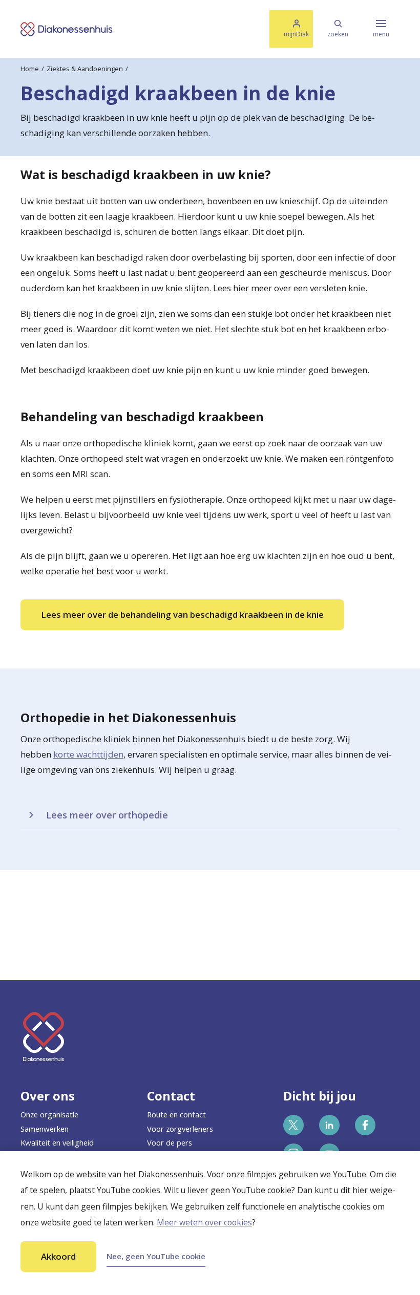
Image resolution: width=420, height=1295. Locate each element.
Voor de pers (169, 1142)
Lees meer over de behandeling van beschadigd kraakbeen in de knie (182, 614)
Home (29, 68)
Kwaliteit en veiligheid (57, 1142)
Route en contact (176, 1114)
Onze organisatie (49, 1114)
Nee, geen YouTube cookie (156, 1256)
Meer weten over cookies (204, 1222)
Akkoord (58, 1256)
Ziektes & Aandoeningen (85, 68)
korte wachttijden (88, 754)
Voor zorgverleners (180, 1129)
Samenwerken (44, 1129)
